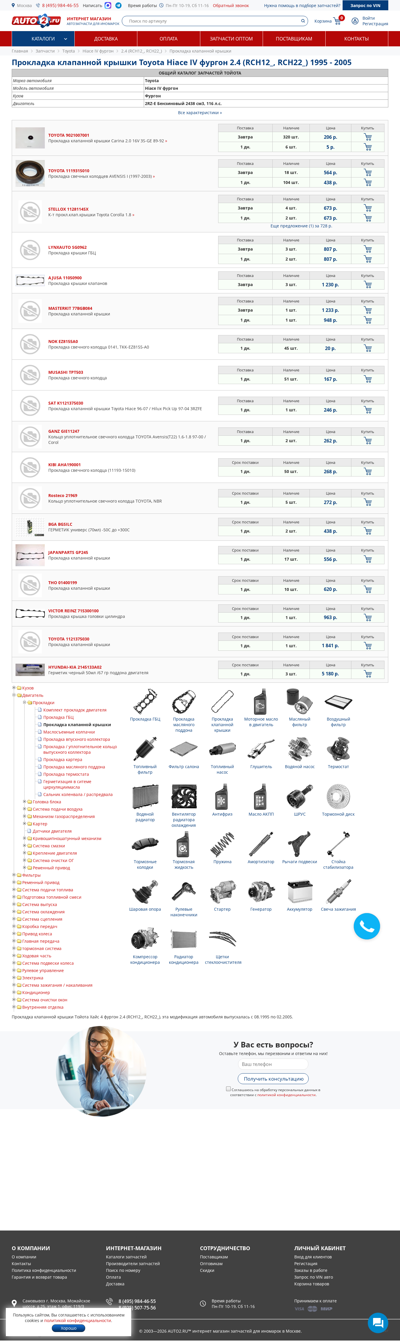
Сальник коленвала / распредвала (78, 794)
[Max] (108, 7)
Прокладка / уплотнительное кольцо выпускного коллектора (80, 749)
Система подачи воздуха (58, 809)
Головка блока (47, 801)
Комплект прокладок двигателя (75, 710)
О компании (24, 1257)
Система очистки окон (44, 1000)
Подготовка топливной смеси (51, 897)
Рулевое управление (43, 970)
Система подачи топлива (47, 890)
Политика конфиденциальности (44, 1270)
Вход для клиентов (313, 1257)
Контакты (356, 39)
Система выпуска (39, 904)
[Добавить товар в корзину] (368, 137)
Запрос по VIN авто (313, 1277)
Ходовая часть (36, 956)
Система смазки (49, 846)
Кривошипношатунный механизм (67, 838)
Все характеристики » (200, 112)
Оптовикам (211, 1263)
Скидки (207, 1270)
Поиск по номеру (123, 1270)
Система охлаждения (43, 912)
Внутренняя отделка (43, 1007)
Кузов (28, 688)
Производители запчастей (133, 1263)
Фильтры (31, 875)
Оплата (168, 39)
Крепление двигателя (55, 853)
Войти (369, 18)
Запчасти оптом (231, 39)
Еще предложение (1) (301, 226)
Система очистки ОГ (53, 860)
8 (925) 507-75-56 (137, 1307)
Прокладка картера (62, 759)
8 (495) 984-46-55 (60, 5)
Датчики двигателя (52, 831)
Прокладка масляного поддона (74, 767)
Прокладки (43, 702)
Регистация (305, 1263)
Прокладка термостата (66, 774)
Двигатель (32, 695)
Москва (24, 5)
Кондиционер (36, 992)
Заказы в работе (310, 1270)
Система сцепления (42, 919)
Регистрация (375, 23)
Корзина (323, 21)
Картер (40, 824)
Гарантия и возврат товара (39, 1277)
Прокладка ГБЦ (58, 717)
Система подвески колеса (48, 963)
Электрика (32, 978)
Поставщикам (294, 39)
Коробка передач (39, 926)
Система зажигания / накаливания (57, 985)
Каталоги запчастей (126, 1257)
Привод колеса (37, 934)
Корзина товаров (311, 1284)
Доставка (106, 39)
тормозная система (41, 948)
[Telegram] (119, 7)
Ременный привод (51, 868)
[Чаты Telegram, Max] (378, 1323)
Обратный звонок (231, 5)
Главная (20, 51)
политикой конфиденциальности (286, 1094)
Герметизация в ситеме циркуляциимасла (67, 784)
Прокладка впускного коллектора (76, 739)
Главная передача (40, 941)
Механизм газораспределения (64, 816)
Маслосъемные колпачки (69, 732)
